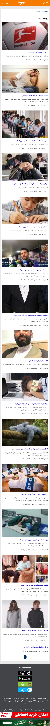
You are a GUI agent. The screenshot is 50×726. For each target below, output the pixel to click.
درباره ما (16, 698)
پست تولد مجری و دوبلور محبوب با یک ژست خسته (31, 315)
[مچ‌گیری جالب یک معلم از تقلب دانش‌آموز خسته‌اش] (25, 167)
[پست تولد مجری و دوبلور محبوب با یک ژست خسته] (25, 299)
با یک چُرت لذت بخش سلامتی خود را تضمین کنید (31, 404)
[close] (1, 710)
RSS (25, 703)
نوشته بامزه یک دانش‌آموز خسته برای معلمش (33, 227)
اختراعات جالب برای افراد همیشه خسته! (35, 630)
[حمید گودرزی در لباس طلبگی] (25, 344)
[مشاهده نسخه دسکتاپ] (3, 2)
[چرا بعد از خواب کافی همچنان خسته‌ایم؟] (25, 79)
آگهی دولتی (20, 701)
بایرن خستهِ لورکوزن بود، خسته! (37, 52)
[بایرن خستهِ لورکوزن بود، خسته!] (25, 36)
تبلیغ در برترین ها (31, 701)
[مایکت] (25, 690)
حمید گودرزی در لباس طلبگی (38, 360)
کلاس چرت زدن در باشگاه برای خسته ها (35, 494)
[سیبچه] (25, 673)
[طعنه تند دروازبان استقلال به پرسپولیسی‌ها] (25, 253)
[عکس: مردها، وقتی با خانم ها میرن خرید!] (25, 569)
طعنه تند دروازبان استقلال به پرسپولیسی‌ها (34, 270)
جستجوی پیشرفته (9, 701)
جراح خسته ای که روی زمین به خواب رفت (34, 540)
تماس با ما (9, 698)
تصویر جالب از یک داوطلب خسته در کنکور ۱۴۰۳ (32, 141)
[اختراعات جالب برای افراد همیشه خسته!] (25, 614)
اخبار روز (33, 698)
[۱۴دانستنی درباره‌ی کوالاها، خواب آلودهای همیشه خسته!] (25, 432)
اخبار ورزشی (24, 698)
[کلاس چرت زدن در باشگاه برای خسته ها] (25, 478)
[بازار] (25, 684)
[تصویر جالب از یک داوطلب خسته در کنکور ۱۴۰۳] (25, 124)
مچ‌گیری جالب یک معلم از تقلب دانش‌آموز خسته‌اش (30, 184)
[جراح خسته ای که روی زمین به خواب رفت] (25, 523)
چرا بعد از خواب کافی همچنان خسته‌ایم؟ (35, 95)
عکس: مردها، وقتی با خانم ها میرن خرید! (34, 585)
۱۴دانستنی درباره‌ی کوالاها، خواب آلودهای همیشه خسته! (29, 449)
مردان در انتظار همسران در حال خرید (36, 647)
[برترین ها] (22, 3)
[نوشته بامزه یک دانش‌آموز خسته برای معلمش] (25, 210)
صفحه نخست (42, 698)
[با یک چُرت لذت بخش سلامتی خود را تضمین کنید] (25, 387)
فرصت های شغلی (43, 701)
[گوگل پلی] (25, 679)
